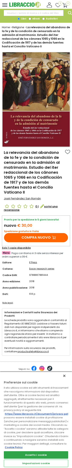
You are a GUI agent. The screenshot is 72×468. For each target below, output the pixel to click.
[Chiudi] (64, 376)
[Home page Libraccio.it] (25, 6)
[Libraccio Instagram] (42, 370)
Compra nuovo (36, 237)
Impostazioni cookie (36, 463)
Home (6, 27)
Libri (23, 18)
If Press (33, 262)
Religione (18, 27)
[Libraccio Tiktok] (49, 370)
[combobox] (34, 13)
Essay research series (41, 268)
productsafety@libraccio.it (33, 351)
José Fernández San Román (22, 198)
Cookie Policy (14, 447)
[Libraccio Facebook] (34, 370)
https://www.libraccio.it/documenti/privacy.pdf (37, 414)
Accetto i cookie (36, 455)
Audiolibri (51, 18)
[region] (36, 419)
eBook (36, 18)
